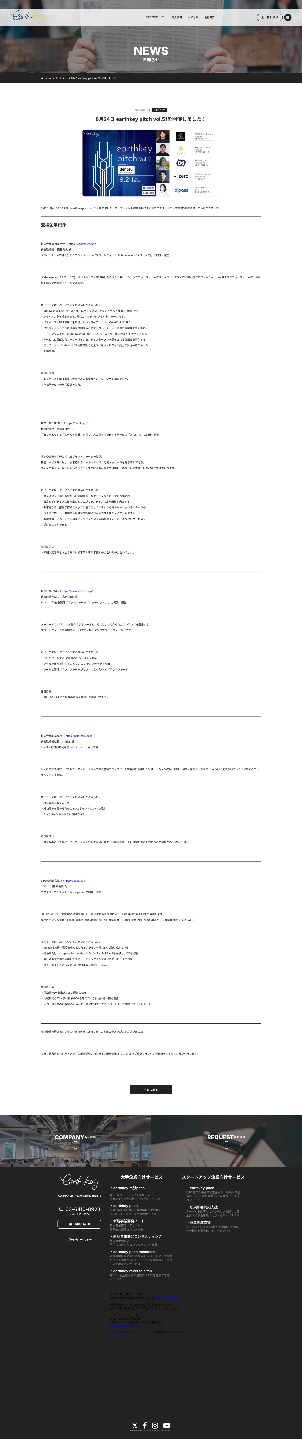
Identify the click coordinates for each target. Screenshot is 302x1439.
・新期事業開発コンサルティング (136, 1236)
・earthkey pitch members (132, 1252)
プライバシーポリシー (79, 1239)
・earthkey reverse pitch (131, 1271)
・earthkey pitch (124, 1206)
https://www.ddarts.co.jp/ (77, 591)
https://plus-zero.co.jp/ (79, 735)
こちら (124, 1053)
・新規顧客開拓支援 (202, 1207)
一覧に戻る (151, 1089)
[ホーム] (56, 17)
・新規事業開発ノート (127, 1221)
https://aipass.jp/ (73, 880)
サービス (60, 78)
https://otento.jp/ (76, 423)
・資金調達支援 (198, 1222)
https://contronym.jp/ (81, 243)
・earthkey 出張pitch (127, 1188)
